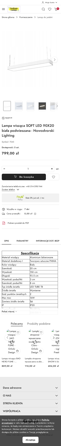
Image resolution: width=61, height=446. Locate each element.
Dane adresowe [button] (12, 388)
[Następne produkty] (53, 338)
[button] (54, 59)
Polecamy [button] (17, 324)
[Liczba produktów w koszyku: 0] (55, 9)
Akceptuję (30, 439)
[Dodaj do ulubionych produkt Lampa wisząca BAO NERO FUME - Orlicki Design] (18, 332)
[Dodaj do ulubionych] (53, 177)
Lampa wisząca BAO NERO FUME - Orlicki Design (11, 360)
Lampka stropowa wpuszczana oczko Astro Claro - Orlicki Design (34, 360)
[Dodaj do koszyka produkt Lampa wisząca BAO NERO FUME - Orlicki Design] (17, 350)
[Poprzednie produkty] (7, 338)
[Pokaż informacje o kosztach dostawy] (35, 213)
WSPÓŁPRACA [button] (11, 411)
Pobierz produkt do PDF (18, 223)
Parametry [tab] (22, 240)
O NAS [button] (7, 395)
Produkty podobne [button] (38, 324)
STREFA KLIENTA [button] (13, 403)
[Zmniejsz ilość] (4, 169)
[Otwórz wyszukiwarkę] (43, 9)
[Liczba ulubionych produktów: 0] (49, 9)
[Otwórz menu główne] (3, 9)
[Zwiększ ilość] (52, 169)
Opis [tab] (6, 240)
